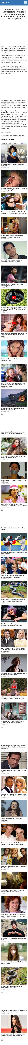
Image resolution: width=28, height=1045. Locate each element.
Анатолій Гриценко (7, 139)
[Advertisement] (14, 33)
